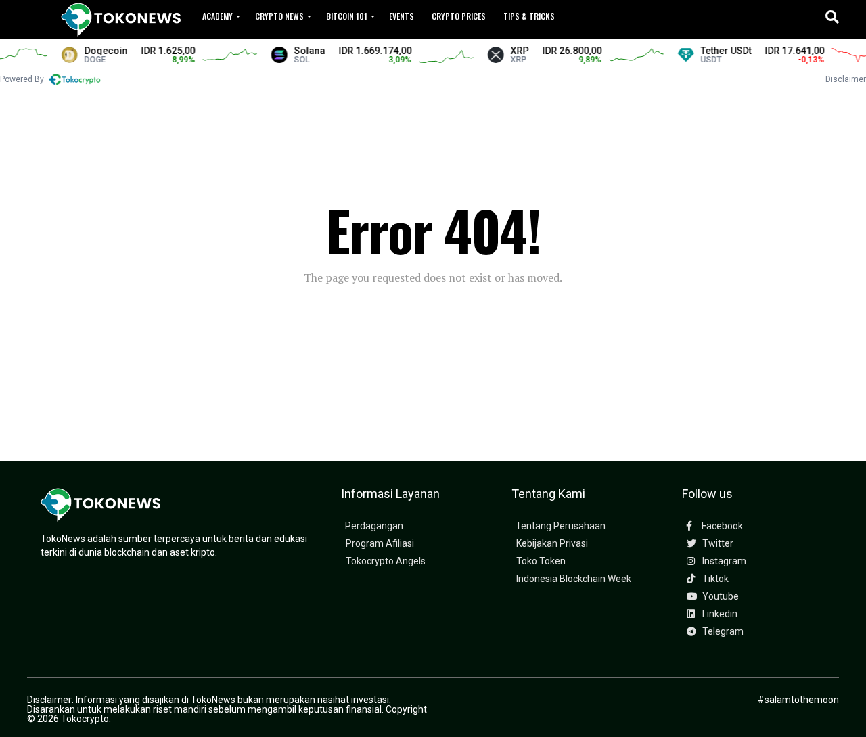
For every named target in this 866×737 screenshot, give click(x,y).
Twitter (716, 544)
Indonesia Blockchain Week (573, 579)
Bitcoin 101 (346, 16)
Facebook (721, 526)
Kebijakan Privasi (552, 544)
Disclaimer (845, 79)
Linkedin (718, 614)
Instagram (723, 561)
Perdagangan (374, 526)
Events (401, 16)
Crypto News (279, 16)
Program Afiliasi (380, 544)
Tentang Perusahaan (561, 526)
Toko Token (541, 561)
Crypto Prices (459, 16)
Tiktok (714, 579)
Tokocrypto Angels (386, 561)
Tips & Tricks (529, 16)
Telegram (722, 632)
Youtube (719, 596)
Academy (217, 16)
